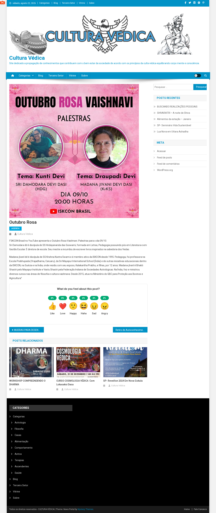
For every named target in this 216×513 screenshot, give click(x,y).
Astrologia (20, 422)
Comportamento (24, 447)
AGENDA (15, 228)
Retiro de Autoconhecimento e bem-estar (131, 330)
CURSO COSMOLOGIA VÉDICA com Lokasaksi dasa (75, 382)
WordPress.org (165, 170)
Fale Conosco (200, 509)
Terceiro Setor (68, 3)
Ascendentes (22, 466)
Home (187, 509)
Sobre (91, 3)
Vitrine (82, 3)
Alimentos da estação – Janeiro (174, 119)
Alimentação (21, 441)
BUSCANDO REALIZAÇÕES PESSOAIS (177, 106)
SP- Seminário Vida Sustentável (174, 125)
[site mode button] (197, 75)
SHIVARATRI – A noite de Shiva (173, 113)
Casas (18, 435)
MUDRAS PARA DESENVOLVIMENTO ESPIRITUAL (29, 330)
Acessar (161, 151)
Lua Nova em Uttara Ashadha (172, 131)
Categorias (44, 3)
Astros (18, 454)
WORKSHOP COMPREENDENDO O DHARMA (27, 382)
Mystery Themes (85, 509)
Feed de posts (164, 157)
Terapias (19, 460)
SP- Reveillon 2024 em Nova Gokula (123, 380)
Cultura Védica (27, 58)
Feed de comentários (168, 163)
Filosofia (19, 428)
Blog (56, 3)
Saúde (18, 473)
